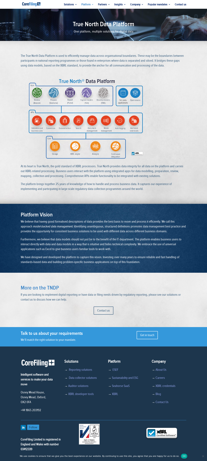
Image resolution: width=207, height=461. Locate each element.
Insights (118, 4)
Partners (102, 4)
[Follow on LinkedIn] (23, 427)
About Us (161, 370)
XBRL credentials (165, 386)
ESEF (114, 370)
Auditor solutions (78, 386)
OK (184, 456)
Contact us (180, 4)
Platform (86, 4)
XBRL (115, 394)
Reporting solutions (80, 370)
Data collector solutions (82, 378)
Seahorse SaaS (121, 386)
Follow (33, 427)
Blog (158, 394)
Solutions (69, 4)
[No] (203, 456)
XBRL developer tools (81, 394)
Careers (160, 378)
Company (135, 4)
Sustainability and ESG (125, 378)
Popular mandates (157, 4)
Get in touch (147, 335)
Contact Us (162, 402)
